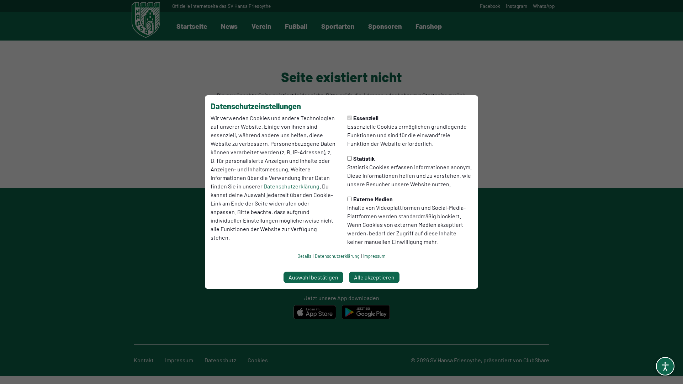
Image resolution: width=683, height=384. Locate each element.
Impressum (374, 256)
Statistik (364, 158)
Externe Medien (373, 199)
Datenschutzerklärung (291, 186)
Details (304, 256)
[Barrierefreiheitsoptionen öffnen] (665, 366)
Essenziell (365, 117)
